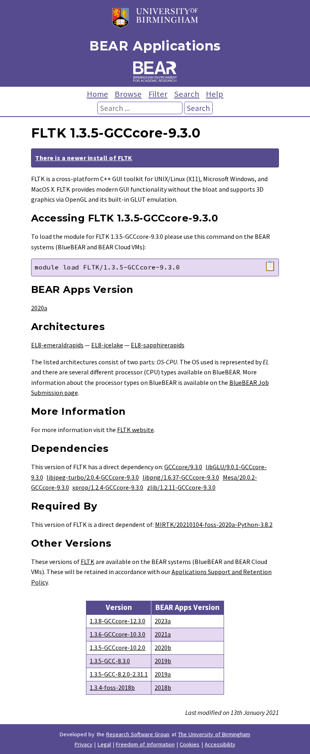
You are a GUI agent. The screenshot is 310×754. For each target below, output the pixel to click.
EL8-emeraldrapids (57, 345)
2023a (163, 621)
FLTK (87, 562)
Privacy (83, 744)
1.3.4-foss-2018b (112, 687)
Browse (128, 94)
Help (214, 94)
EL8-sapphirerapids (157, 345)
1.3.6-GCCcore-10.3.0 (117, 634)
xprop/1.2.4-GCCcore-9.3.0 (107, 487)
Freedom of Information (145, 744)
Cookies (189, 744)
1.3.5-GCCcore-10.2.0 (117, 647)
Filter (158, 94)
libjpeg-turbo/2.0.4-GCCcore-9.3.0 (92, 477)
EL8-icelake (107, 345)
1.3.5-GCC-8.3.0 (110, 661)
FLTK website (135, 430)
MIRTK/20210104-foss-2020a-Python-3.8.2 (213, 524)
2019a (163, 674)
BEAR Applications (155, 46)
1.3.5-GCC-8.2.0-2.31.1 (119, 674)
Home (97, 94)
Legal (104, 744)
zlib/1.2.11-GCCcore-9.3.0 (181, 487)
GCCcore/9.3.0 (183, 467)
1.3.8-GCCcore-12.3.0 (117, 621)
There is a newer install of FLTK (83, 158)
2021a (163, 634)
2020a (39, 308)
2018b (163, 687)
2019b (163, 661)
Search (186, 94)
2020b (163, 647)
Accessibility (220, 744)
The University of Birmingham (214, 734)
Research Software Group (138, 734)
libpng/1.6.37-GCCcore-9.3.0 (180, 477)
